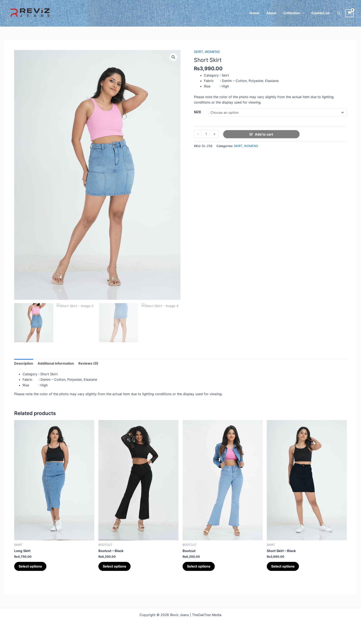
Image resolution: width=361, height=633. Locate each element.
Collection (291, 13)
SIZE (197, 112)
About (271, 13)
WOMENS (212, 52)
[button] (302, 13)
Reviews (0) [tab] (88, 363)
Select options (30, 566)
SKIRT (198, 52)
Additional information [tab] (56, 363)
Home (254, 13)
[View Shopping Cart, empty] (349, 13)
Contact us (320, 13)
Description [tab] (23, 363)
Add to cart (264, 134)
